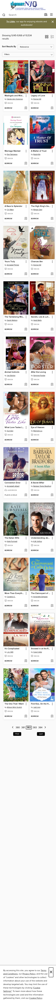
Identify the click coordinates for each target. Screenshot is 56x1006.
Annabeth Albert (13, 486)
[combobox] (22, 15)
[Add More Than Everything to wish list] (25, 606)
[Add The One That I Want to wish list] (25, 716)
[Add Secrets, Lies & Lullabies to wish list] (52, 329)
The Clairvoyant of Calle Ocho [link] (41, 593)
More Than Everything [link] (15, 593)
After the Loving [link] (38, 372)
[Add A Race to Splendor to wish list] (25, 219)
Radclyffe (36, 154)
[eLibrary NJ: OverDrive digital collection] (28, 5)
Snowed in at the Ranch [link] (41, 649)
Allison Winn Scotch (14, 707)
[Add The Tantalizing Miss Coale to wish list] (25, 329)
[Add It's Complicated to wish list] (25, 661)
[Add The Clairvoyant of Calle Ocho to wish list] (52, 606)
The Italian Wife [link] (12, 538)
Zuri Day (10, 431)
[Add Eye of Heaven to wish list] (52, 440)
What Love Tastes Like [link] (15, 427)
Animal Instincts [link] (12, 372)
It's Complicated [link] (12, 649)
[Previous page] (13, 727)
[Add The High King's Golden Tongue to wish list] (52, 219)
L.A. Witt (10, 652)
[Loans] (45, 15)
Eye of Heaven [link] (37, 427)
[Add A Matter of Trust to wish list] (52, 163)
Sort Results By (9, 46)
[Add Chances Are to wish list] (52, 274)
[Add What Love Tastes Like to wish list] (25, 440)
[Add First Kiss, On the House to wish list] (52, 716)
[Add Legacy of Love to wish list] (52, 108)
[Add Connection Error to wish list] (25, 495)
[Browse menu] (51, 15)
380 (18, 727)
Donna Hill (37, 99)
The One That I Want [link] (14, 704)
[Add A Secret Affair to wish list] (52, 495)
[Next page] (45, 727)
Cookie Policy (35, 998)
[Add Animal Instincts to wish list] (25, 384)
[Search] (4, 15)
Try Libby (10, 21)
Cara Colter (37, 652)
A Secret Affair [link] (37, 483)
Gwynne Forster (39, 375)
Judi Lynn (36, 707)
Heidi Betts (37, 320)
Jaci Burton (11, 375)
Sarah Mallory (12, 320)
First (17, 734)
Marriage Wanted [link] (12, 151)
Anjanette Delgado (40, 597)
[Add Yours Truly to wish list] (25, 274)
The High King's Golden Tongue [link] (41, 206)
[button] (46, 37)
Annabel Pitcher (13, 265)
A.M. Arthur (37, 541)
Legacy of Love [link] (38, 96)
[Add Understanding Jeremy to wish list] (52, 550)
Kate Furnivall (12, 541)
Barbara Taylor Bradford (42, 486)
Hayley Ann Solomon (15, 99)
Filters (7, 54)
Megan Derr (37, 210)
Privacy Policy (28, 973)
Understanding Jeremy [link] (41, 538)
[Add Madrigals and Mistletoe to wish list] (25, 108)
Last (41, 734)
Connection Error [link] (12, 483)
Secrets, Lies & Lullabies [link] (41, 317)
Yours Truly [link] (10, 261)
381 (23, 727)
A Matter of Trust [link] (38, 151)
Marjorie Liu (37, 431)
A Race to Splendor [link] (13, 206)
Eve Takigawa (12, 154)
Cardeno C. (11, 597)
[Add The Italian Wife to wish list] (25, 550)
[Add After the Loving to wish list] (52, 384)
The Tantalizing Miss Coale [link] (15, 317)
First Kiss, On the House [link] (41, 704)
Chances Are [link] (37, 261)
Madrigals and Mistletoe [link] (15, 96)
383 (35, 727)
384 (40, 727)
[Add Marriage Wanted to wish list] (25, 163)
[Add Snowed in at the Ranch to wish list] (52, 661)
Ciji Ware (10, 210)
